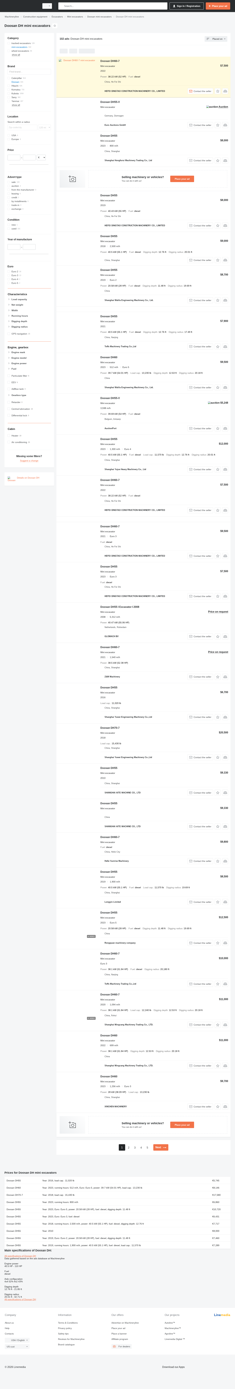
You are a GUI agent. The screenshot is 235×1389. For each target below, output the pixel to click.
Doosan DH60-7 (110, 61)
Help (7, 1328)
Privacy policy (65, 1328)
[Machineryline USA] (21, 6)
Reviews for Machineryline (71, 1339)
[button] (218, 91)
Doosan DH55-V (110, 102)
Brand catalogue (66, 1344)
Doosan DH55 (108, 135)
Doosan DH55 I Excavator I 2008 (119, 607)
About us (9, 1322)
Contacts (9, 1333)
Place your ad (182, 179)
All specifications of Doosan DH (20, 1256)
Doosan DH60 (108, 357)
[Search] (61, 6)
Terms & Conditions (68, 1322)
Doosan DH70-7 (110, 727)
